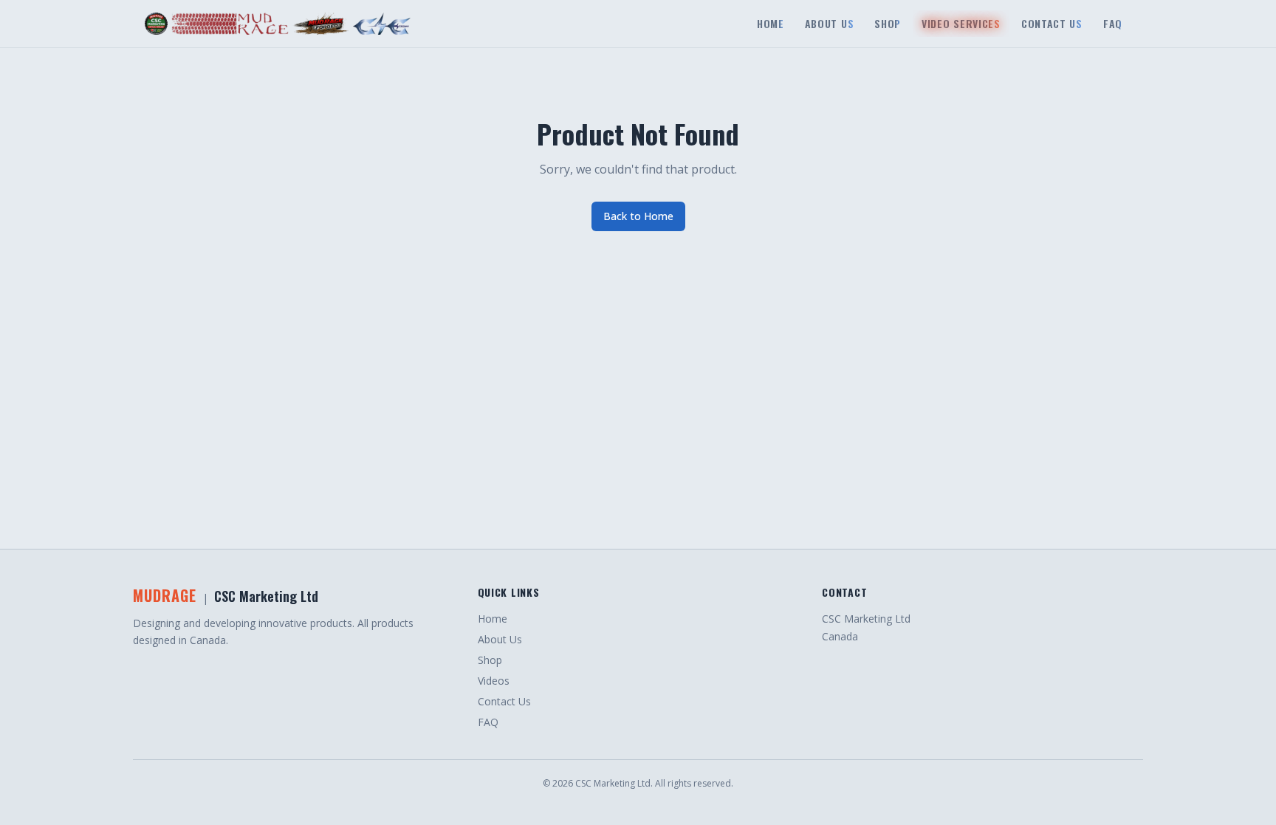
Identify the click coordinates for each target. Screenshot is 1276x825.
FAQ (488, 722)
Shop (490, 660)
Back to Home (638, 216)
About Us (500, 639)
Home (492, 619)
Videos (494, 681)
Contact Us (504, 701)
